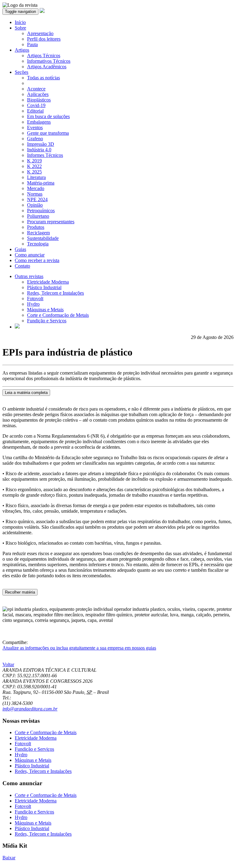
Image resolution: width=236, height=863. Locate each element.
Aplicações (38, 94)
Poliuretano (38, 216)
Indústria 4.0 (39, 149)
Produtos (35, 227)
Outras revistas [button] (29, 276)
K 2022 (34, 166)
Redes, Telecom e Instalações (55, 293)
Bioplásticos (39, 99)
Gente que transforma (48, 133)
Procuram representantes (50, 221)
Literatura (36, 177)
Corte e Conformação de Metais (58, 315)
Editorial (35, 110)
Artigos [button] (22, 50)
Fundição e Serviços (46, 320)
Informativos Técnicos (48, 61)
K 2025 (34, 171)
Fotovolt (35, 298)
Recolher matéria (20, 592)
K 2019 (34, 160)
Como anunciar (30, 254)
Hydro (33, 304)
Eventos (35, 127)
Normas (34, 194)
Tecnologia (38, 243)
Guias (20, 249)
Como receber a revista (37, 260)
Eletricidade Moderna (48, 281)
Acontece (36, 88)
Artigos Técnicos (43, 55)
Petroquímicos (41, 210)
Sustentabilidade (43, 238)
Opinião (35, 205)
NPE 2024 (37, 199)
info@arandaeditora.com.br (29, 708)
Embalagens (39, 122)
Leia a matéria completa (26, 392)
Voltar (8, 664)
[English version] (17, 326)
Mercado (35, 188)
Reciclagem (38, 232)
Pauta (32, 44)
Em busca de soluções (48, 116)
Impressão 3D (40, 144)
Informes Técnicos (45, 155)
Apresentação (40, 33)
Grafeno (35, 138)
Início (20, 22)
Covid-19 (36, 105)
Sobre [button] (20, 27)
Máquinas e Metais (45, 309)
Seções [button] (21, 72)
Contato (22, 265)
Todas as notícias (43, 77)
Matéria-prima (40, 182)
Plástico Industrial (44, 287)
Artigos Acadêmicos (46, 66)
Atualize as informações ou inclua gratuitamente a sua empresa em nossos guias (79, 647)
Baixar (8, 857)
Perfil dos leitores (44, 39)
